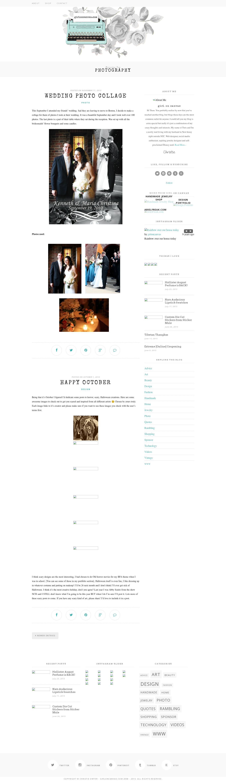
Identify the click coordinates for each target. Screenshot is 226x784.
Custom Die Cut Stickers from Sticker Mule (178, 320)
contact (62, 3)
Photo (85, 102)
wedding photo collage (86, 96)
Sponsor (148, 439)
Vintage (148, 457)
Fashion (148, 392)
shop (48, 3)
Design (85, 389)
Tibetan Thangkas (156, 334)
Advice (148, 368)
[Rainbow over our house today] (169, 230)
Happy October (85, 383)
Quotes (148, 422)
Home (147, 404)
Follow (169, 182)
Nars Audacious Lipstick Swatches (176, 301)
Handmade (150, 398)
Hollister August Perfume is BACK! (176, 284)
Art (146, 374)
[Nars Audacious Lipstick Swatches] (153, 300)
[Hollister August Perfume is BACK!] (153, 283)
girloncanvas (154, 234)
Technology (150, 445)
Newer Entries (45, 635)
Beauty (148, 380)
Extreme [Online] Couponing (162, 346)
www (147, 463)
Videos (148, 451)
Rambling (149, 428)
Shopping (149, 433)
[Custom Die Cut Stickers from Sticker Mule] (153, 318)
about (36, 3)
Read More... (180, 144)
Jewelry (148, 410)
